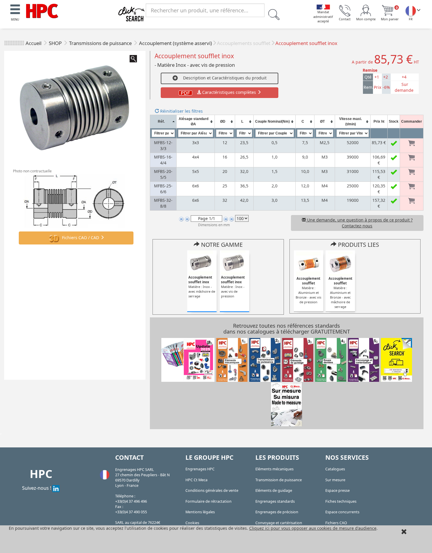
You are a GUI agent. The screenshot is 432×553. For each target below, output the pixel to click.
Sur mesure (335, 479)
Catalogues (335, 469)
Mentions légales (200, 511)
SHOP (56, 43)
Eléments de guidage (273, 490)
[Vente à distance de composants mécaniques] (42, 10)
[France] (410, 10)
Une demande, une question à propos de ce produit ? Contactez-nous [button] (359, 223)
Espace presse (337, 490)
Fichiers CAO (336, 522)
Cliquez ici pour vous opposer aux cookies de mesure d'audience (312, 528)
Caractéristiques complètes (229, 92)
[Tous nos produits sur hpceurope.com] (396, 359)
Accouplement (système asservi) (175, 43)
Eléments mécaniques (274, 469)
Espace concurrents (342, 511)
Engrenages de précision (276, 511)
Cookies (192, 522)
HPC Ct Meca (196, 479)
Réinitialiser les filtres (181, 111)
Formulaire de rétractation (208, 501)
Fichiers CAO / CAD (80, 237)
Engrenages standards (275, 501)
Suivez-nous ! (37, 487)
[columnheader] (163, 121)
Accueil (33, 43)
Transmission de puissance (278, 479)
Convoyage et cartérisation (278, 522)
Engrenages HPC (200, 469)
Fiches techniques (340, 501)
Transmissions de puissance (101, 43)
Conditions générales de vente (211, 490)
